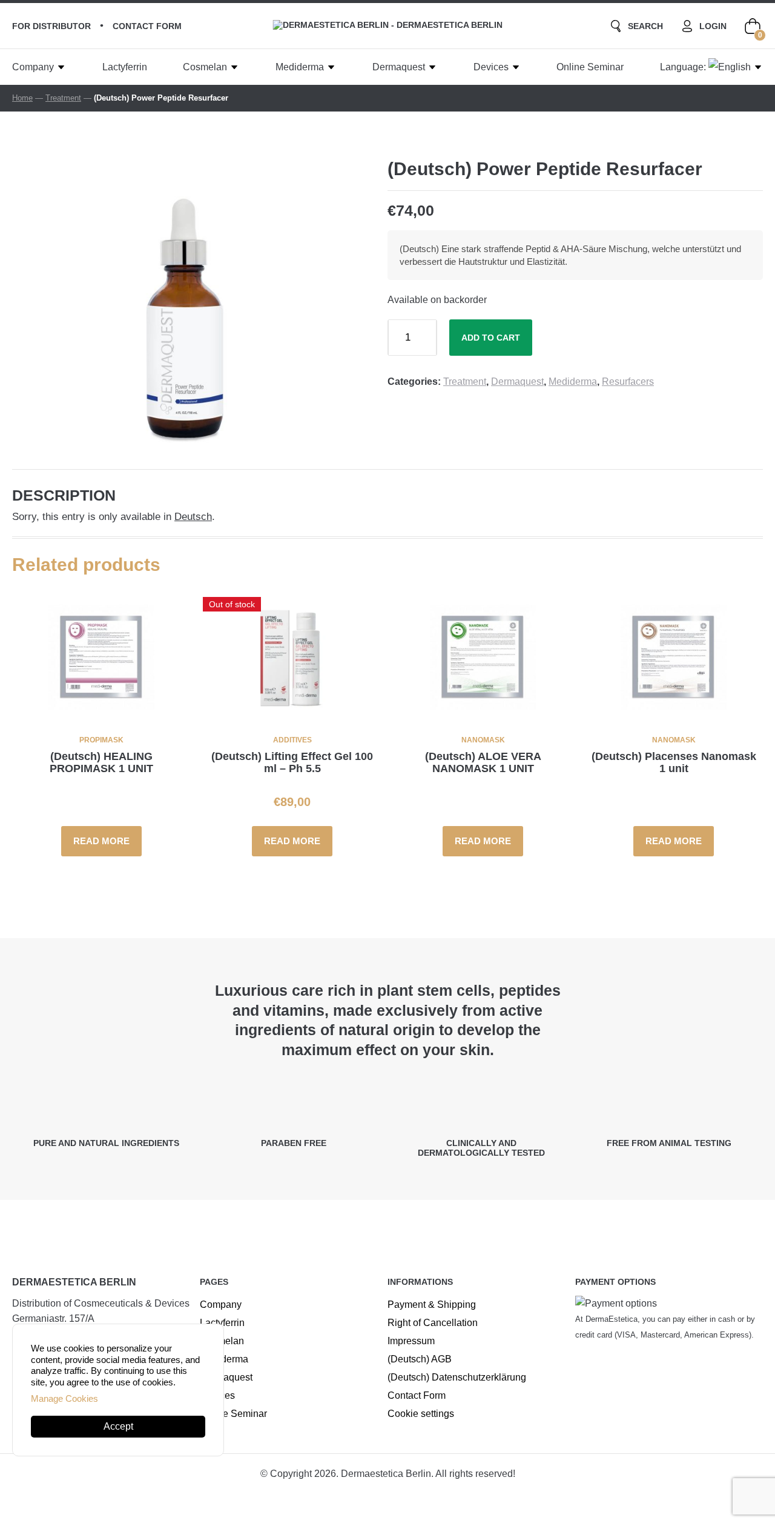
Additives (292, 740)
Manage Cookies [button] (64, 1398)
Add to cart (490, 337)
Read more (101, 841)
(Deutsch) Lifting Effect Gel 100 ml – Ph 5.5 (292, 762)
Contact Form (417, 1395)
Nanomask (483, 740)
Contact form (147, 26)
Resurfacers (628, 381)
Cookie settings (421, 1413)
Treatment (63, 97)
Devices (491, 67)
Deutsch (193, 516)
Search (645, 26)
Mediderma (299, 67)
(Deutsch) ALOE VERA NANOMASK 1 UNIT (483, 762)
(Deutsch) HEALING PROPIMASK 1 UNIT (101, 762)
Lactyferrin (124, 67)
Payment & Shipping (432, 1304)
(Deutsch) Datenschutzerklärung (457, 1377)
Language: (684, 67)
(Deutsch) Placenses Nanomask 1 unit (674, 762)
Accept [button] (118, 1426)
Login (713, 26)
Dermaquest (398, 67)
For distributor (51, 26)
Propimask (101, 740)
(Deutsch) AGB (420, 1359)
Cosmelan (205, 67)
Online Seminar (590, 67)
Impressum (411, 1341)
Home (22, 97)
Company (33, 67)
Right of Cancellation (433, 1323)
